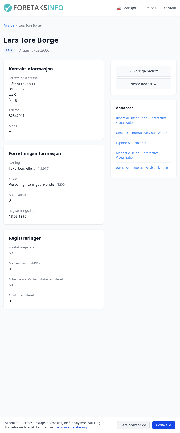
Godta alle (163, 425)
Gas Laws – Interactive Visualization (142, 167)
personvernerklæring (71, 427)
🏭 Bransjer (127, 7)
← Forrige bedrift (143, 71)
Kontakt (169, 7)
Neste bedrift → (143, 83)
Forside (9, 25)
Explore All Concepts (131, 143)
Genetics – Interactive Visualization (141, 133)
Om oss (150, 7)
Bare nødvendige (133, 425)
